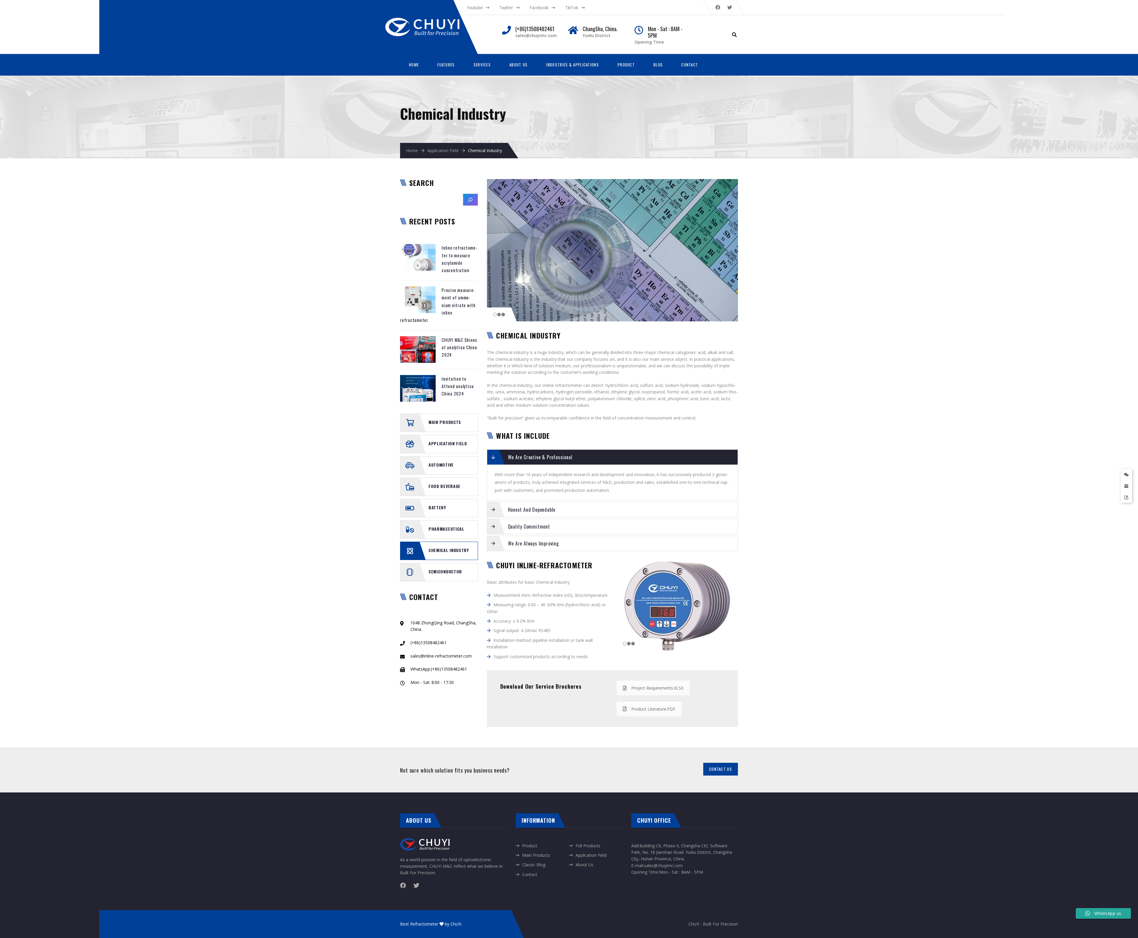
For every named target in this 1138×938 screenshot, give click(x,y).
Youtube (475, 7)
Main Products (445, 422)
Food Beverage (445, 486)
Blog (658, 65)
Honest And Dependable (532, 509)
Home (414, 65)
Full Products (588, 845)
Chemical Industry (449, 550)
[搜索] (470, 200)
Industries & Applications (572, 65)
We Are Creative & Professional (540, 457)
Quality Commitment (529, 526)
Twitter (506, 7)
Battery (437, 507)
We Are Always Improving (533, 543)
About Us (518, 65)
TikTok (571, 7)
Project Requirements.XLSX (657, 688)
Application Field (442, 150)
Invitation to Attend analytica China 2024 (458, 386)
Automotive (441, 465)
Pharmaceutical (446, 529)
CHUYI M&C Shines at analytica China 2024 (459, 347)
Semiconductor (445, 571)
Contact (689, 65)
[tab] (612, 457)
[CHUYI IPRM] (428, 21)
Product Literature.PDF (653, 709)
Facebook (539, 7)
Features (446, 65)
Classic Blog (533, 864)
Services (482, 65)
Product (626, 65)
